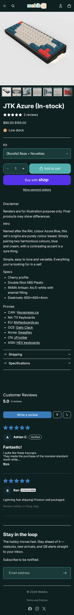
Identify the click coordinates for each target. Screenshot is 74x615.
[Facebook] (30, 608)
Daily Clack (24, 327)
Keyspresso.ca (28, 312)
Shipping (15, 354)
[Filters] (57, 414)
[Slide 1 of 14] (6, 92)
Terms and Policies (37, 600)
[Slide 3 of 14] (27, 92)
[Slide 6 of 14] (57, 92)
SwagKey (25, 332)
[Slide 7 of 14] (68, 92)
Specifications (19, 363)
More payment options (37, 189)
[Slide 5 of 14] (47, 92)
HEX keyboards (28, 343)
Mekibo (43, 591)
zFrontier (20, 337)
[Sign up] (65, 573)
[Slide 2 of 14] (16, 92)
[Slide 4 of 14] (37, 92)
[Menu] (4, 5)
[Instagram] (37, 608)
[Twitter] (44, 608)
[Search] (13, 6)
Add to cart (52, 168)
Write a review (27, 415)
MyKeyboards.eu (26, 322)
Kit (5, 145)
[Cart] (69, 6)
